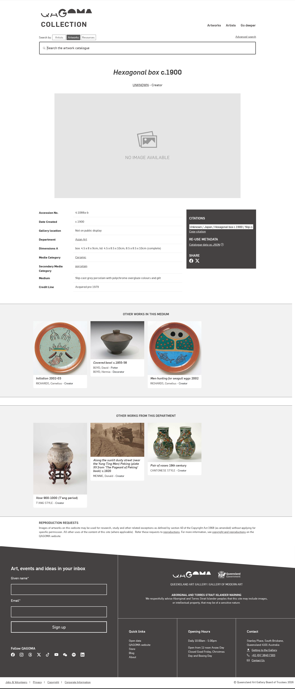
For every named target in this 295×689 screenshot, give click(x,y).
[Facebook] (191, 261)
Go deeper (248, 25)
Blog (131, 653)
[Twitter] (197, 261)
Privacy (37, 682)
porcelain (81, 266)
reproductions (171, 532)
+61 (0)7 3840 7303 (263, 655)
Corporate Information (78, 682)
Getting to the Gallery (264, 650)
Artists (231, 25)
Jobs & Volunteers (16, 682)
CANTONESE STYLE (162, 470)
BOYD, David (100, 367)
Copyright (53, 682)
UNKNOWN (141, 85)
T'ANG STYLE (44, 503)
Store (132, 649)
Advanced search (245, 36)
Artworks (214, 25)
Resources (88, 37)
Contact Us (258, 660)
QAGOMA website (139, 644)
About (132, 657)
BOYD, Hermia (101, 371)
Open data (135, 640)
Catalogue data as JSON (204, 244)
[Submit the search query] (41, 48)
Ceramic (80, 257)
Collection (64, 24)
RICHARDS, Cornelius (49, 383)
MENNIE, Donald (103, 476)
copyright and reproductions (229, 532)
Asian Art (81, 239)
